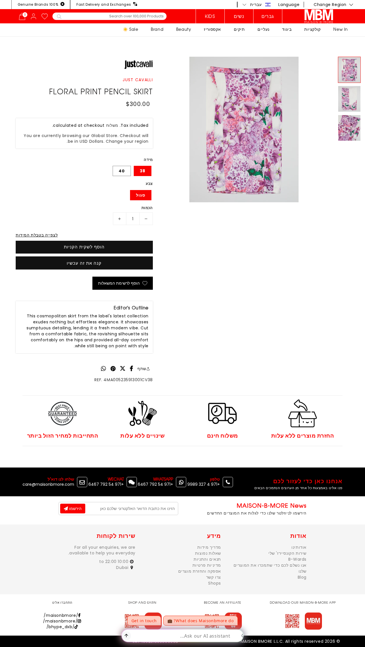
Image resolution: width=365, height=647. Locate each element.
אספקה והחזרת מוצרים (199, 571)
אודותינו (299, 547)
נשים (239, 16)
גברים (267, 16)
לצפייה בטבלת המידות (37, 235)
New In (340, 29)
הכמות (147, 208)
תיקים (239, 29)
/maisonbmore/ (61, 615)
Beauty (183, 29)
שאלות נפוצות (208, 553)
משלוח (112, 125)
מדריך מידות (209, 547)
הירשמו (75, 508)
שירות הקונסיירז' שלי (287, 553)
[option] (244, 129)
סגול (140, 195)
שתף (141, 369)
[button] (256, 4)
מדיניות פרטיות (206, 565)
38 (142, 171)
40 (122, 171)
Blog (302, 577)
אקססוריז (212, 29)
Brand (157, 29)
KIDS (210, 16)
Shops (214, 583)
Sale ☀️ (130, 29)
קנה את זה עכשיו (84, 263)
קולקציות (312, 29)
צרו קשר (213, 577)
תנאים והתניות (207, 559)
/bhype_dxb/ (60, 627)
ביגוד (286, 29)
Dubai (123, 567)
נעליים (263, 29)
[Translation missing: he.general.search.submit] (59, 16)
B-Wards (297, 559)
